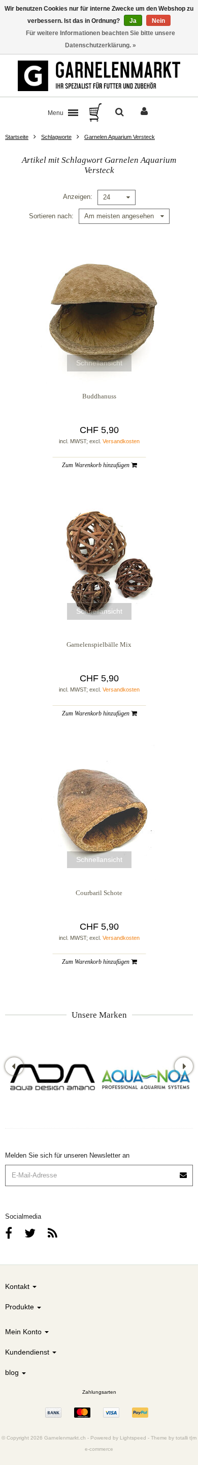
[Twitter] (30, 1233)
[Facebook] (8, 1233)
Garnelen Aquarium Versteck (119, 137)
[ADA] (52, 1078)
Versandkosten (121, 441)
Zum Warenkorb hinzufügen (96, 465)
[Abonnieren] (184, 1171)
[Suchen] (119, 112)
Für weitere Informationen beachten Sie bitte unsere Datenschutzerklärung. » (100, 39)
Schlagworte (56, 137)
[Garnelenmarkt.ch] (99, 76)
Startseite (16, 137)
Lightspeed (133, 1438)
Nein (158, 20)
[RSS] (52, 1233)
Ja (133, 20)
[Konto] (144, 112)
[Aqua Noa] (146, 1078)
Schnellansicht (99, 363)
